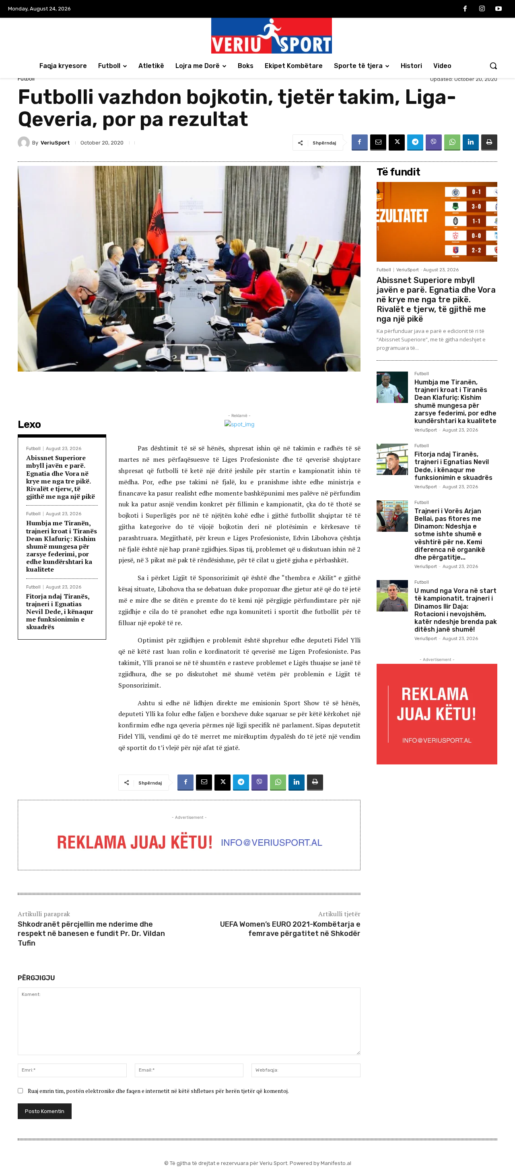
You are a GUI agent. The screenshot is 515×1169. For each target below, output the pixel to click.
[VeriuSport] (25, 142)
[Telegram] (415, 142)
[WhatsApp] (452, 142)
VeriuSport (55, 142)
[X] (397, 142)
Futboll (26, 78)
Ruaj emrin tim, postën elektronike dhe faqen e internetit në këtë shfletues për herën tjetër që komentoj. (158, 1091)
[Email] (378, 142)
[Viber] (434, 142)
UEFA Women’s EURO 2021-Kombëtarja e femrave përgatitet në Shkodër (290, 929)
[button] (493, 66)
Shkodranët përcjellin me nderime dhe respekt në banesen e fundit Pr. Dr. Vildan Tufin (91, 934)
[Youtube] (498, 9)
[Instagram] (482, 9)
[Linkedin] (471, 142)
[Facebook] (465, 9)
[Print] (489, 142)
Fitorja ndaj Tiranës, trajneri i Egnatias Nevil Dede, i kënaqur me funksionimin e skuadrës (59, 612)
